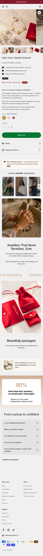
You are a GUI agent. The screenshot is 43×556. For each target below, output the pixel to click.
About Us (5, 513)
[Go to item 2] (11, 50)
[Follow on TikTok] (13, 530)
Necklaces (5, 492)
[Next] (40, 2)
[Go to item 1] (5, 50)
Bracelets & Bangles (8, 496)
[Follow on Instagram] (8, 530)
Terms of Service (29, 496)
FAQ (3, 520)
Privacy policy (28, 486)
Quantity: (5, 123)
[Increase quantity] (12, 127)
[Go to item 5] (30, 50)
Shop (3, 486)
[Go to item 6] (37, 50)
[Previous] (2, 2)
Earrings (4, 503)
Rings (4, 499)
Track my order (7, 523)
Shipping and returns (30, 492)
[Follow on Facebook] (3, 530)
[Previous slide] (4, 186)
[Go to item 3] (17, 50)
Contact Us (5, 516)
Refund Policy (28, 489)
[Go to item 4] (24, 50)
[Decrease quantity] (4, 127)
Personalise (5, 489)
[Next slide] (39, 186)
